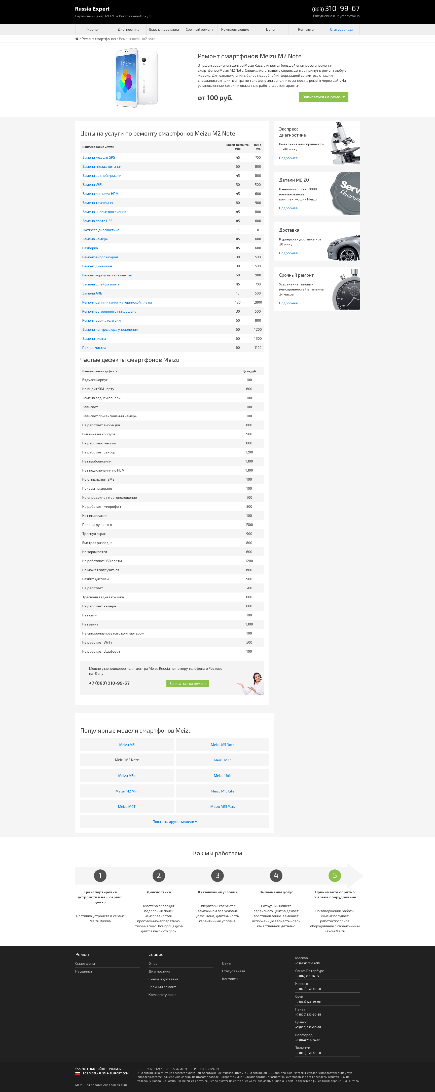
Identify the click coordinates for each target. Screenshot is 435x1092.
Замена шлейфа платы (101, 284)
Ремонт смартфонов (99, 38)
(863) (336, 8)
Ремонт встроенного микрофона (109, 311)
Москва (301, 958)
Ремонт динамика (97, 266)
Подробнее (288, 158)
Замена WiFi (92, 184)
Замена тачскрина (97, 202)
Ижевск (301, 983)
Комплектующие (235, 29)
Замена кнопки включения (104, 211)
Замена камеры (95, 239)
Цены (270, 29)
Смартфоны (85, 963)
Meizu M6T (127, 806)
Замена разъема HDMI (100, 193)
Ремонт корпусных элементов (107, 275)
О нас (153, 963)
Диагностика (128, 29)
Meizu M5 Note (223, 744)
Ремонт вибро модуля (100, 257)
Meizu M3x (126, 775)
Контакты (306, 29)
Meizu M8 (127, 744)
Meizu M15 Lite (222, 791)
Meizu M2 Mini (127, 791)
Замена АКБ (92, 293)
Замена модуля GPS (98, 157)
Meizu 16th (222, 775)
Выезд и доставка (164, 29)
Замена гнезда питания (102, 166)
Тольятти (302, 1047)
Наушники (83, 971)
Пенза (300, 1009)
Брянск (301, 1022)
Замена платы (94, 338)
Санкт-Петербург (309, 971)
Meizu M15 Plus (222, 806)
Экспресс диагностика (100, 230)
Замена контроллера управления (110, 329)
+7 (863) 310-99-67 (109, 683)
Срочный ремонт (199, 29)
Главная (93, 29)
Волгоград (304, 1035)
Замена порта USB (97, 221)
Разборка (90, 248)
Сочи (299, 996)
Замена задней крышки (101, 175)
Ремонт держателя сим (101, 320)
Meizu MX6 (223, 760)
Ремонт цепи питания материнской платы (117, 302)
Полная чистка (94, 347)
